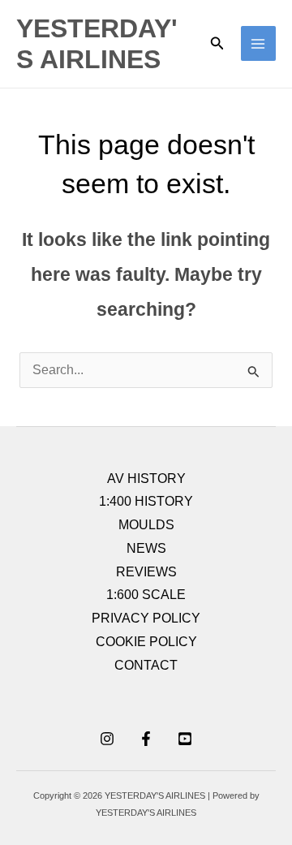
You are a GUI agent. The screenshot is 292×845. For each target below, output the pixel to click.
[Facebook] (146, 738)
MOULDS (146, 525)
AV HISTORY (146, 478)
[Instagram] (107, 738)
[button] (217, 43)
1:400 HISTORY (146, 501)
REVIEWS (146, 572)
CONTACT (146, 665)
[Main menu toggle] (258, 43)
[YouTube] (185, 738)
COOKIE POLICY (146, 642)
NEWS (146, 548)
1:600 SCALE (146, 594)
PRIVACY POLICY (146, 618)
